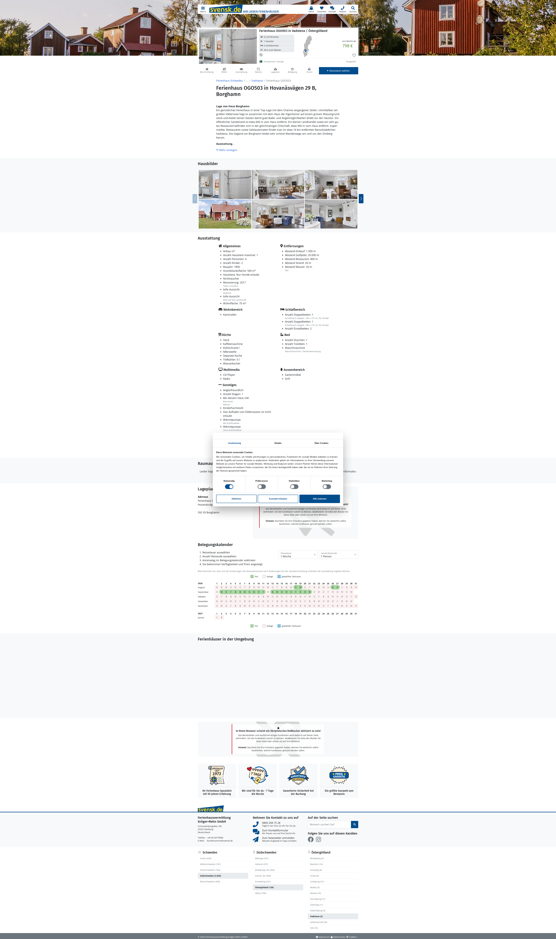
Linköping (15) (317, 881)
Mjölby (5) (315, 887)
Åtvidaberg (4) (317, 858)
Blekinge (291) (262, 858)
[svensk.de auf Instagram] (318, 839)
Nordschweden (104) (210, 870)
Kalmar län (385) (263, 875)
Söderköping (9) (317, 910)
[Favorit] (354, 55)
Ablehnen (236, 498)
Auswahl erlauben (278, 498)
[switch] (262, 486)
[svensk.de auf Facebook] (311, 839)
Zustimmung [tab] (234, 443)
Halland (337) (261, 864)
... (247, 80)
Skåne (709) (260, 893)
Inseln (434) (205, 858)
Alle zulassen (319, 498)
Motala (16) (315, 893)
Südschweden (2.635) (210, 875)
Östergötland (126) (264, 887)
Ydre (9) (314, 928)
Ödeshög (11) (316, 904)
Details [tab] (278, 443)
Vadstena (257, 80)
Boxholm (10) (316, 864)
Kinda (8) (314, 875)
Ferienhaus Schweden (229, 80)
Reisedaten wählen (339, 70)
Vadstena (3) (316, 916)
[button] (203, 9)
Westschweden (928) (210, 881)
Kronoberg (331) (263, 881)
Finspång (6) (316, 870)
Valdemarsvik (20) (318, 922)
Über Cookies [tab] (321, 443)
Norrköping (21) (317, 899)
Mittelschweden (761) (210, 864)
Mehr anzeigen (227, 150)
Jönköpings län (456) (265, 870)
